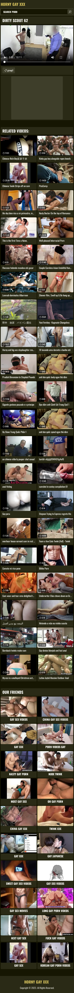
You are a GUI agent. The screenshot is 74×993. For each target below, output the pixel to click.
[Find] (69, 11)
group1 (10, 70)
